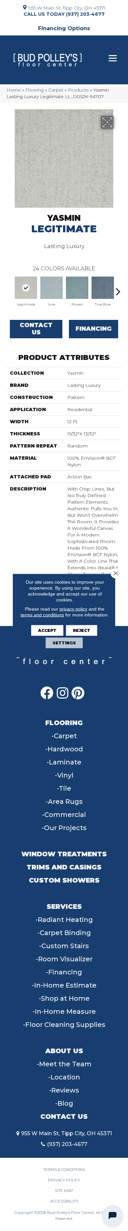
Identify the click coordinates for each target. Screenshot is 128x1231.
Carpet (55, 90)
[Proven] (77, 288)
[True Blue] (103, 288)
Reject (81, 630)
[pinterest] (78, 693)
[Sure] (51, 288)
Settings (64, 642)
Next (118, 288)
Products (78, 90)
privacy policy (73, 609)
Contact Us (36, 329)
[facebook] (46, 693)
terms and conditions (42, 614)
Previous (10, 288)
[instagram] (62, 693)
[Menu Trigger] (113, 58)
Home (14, 90)
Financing (93, 328)
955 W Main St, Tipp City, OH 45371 (67, 7)
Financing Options (64, 28)
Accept (47, 630)
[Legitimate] (26, 288)
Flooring (34, 90)
